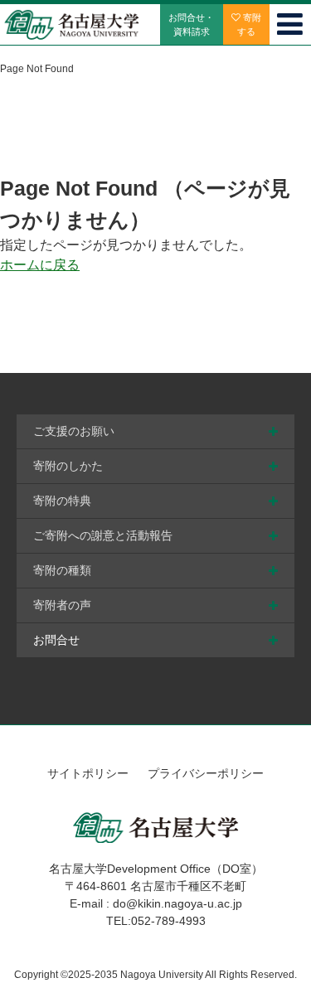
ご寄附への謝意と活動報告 (103, 535)
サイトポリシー (88, 773)
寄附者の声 (62, 605)
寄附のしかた (68, 465)
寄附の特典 (62, 500)
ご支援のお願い (73, 431)
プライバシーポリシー (206, 773)
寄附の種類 (62, 570)
